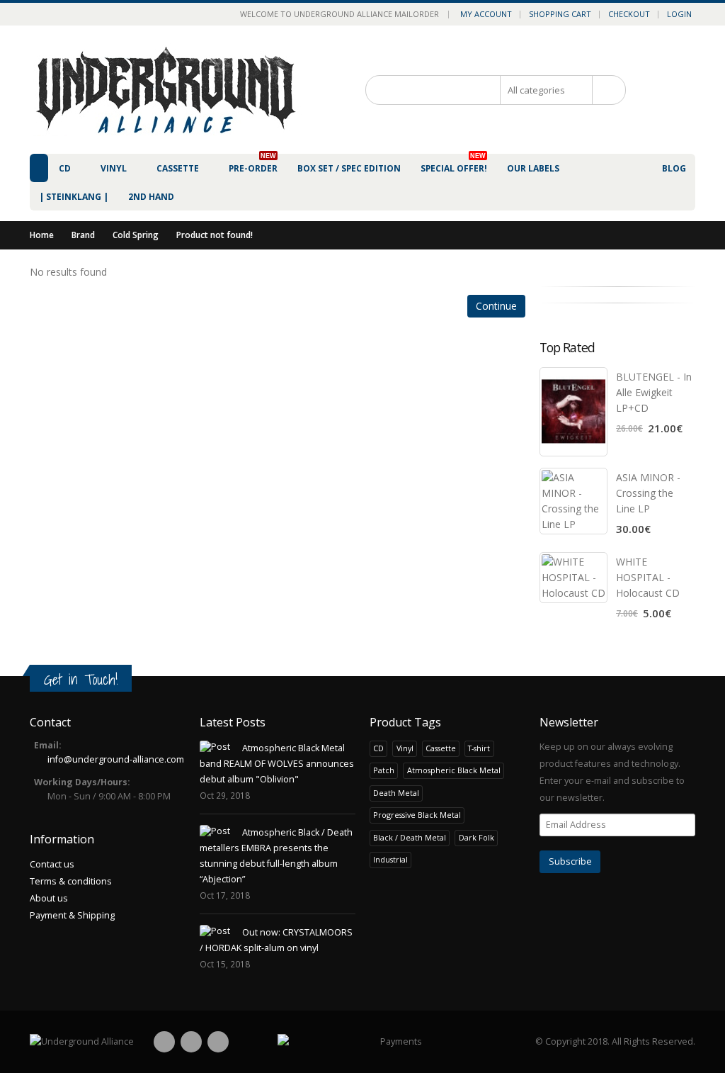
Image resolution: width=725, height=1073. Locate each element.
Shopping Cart (560, 14)
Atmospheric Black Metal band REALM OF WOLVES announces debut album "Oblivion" (277, 763)
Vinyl (404, 748)
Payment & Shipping (72, 915)
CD (378, 748)
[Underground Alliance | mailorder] (82, 1042)
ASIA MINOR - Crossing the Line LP (648, 493)
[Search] (604, 90)
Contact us (52, 864)
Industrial (390, 859)
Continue (496, 306)
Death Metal (396, 792)
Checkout (629, 14)
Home (42, 235)
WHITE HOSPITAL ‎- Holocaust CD (648, 577)
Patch (383, 770)
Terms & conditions (71, 881)
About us (49, 898)
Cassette (441, 748)
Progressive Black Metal (417, 814)
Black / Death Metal (409, 837)
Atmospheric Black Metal (454, 770)
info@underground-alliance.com (115, 759)
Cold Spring (136, 235)
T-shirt (479, 748)
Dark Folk (476, 837)
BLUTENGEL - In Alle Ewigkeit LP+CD (654, 392)
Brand (83, 235)
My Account (486, 14)
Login (679, 14)
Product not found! (214, 235)
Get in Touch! (81, 679)
